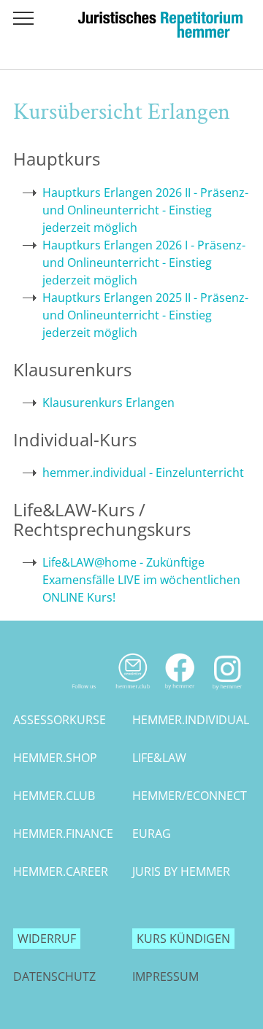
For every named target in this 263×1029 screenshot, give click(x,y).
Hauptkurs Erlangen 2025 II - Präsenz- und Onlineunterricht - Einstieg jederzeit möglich (145, 315)
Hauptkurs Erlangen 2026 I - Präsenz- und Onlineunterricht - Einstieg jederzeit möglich (143, 262)
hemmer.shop (55, 758)
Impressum (165, 976)
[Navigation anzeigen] (23, 18)
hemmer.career (60, 871)
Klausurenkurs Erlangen (108, 403)
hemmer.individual (190, 720)
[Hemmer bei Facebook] (180, 693)
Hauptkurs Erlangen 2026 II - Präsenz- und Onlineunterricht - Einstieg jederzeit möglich (145, 210)
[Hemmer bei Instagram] (227, 693)
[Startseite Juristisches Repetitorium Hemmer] (160, 33)
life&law (159, 758)
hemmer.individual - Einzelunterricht (143, 473)
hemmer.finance (63, 834)
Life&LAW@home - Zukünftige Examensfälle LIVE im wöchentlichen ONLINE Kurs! (141, 579)
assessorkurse (59, 720)
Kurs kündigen (183, 939)
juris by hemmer (181, 871)
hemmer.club (54, 796)
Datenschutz (54, 976)
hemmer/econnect (189, 796)
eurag (151, 834)
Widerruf (47, 939)
